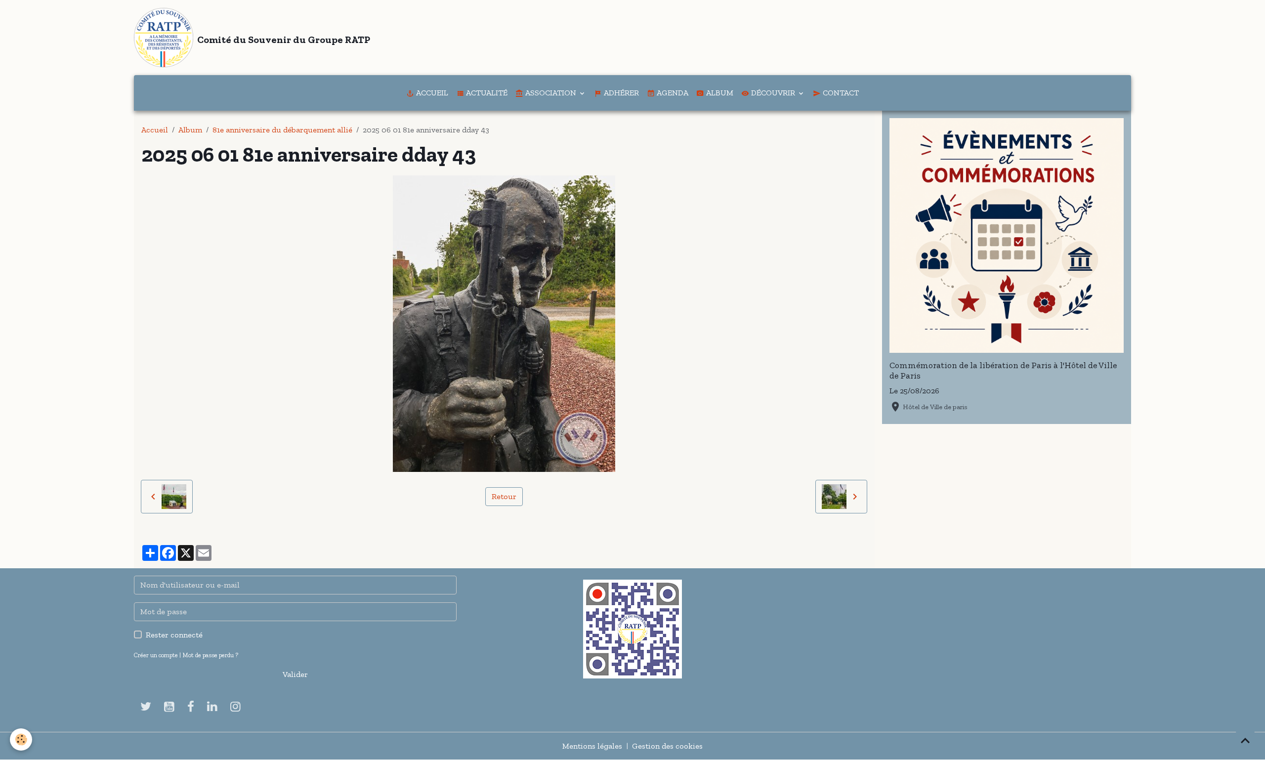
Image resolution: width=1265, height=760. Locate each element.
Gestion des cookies (667, 746)
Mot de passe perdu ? (210, 655)
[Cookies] (21, 739)
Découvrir (773, 92)
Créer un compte (156, 655)
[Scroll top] (1245, 740)
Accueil (431, 92)
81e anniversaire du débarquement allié (282, 129)
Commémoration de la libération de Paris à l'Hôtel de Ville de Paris (1003, 370)
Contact (840, 92)
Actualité (485, 92)
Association (550, 92)
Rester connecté (174, 634)
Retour (504, 496)
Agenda (671, 92)
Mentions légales (592, 746)
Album (718, 92)
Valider (295, 674)
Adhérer (620, 92)
